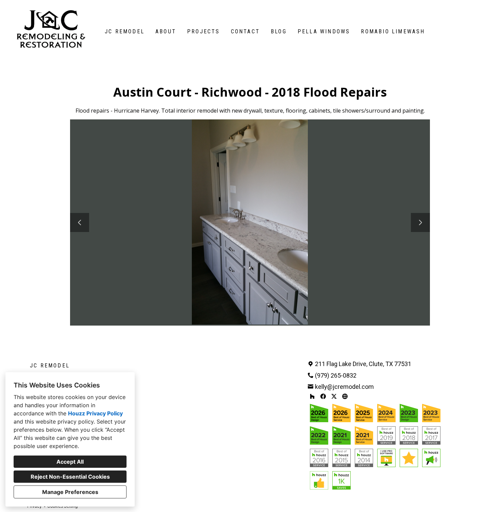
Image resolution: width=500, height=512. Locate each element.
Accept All (70, 461)
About (165, 31)
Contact (245, 31)
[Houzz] (312, 396)
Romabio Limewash (393, 31)
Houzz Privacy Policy (95, 413)
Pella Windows (324, 31)
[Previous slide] (79, 222)
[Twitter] (334, 396)
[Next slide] (420, 222)
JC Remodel (125, 31)
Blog (279, 31)
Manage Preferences (70, 492)
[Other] (344, 396)
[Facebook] (323, 396)
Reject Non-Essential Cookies (70, 476)
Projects (203, 31)
